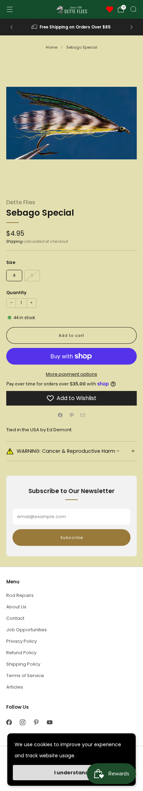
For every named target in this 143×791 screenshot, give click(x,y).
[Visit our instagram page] (22, 722)
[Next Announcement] (131, 27)
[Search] (133, 9)
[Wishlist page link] (109, 9)
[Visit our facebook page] (9, 722)
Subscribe (71, 537)
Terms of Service (25, 675)
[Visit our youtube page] (49, 722)
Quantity (16, 292)
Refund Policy (21, 652)
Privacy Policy (21, 641)
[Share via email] (82, 415)
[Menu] (9, 9)
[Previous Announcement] (11, 27)
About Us (16, 606)
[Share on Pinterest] (71, 415)
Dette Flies (20, 202)
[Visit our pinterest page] (36, 722)
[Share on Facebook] (60, 415)
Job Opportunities (26, 629)
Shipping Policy (23, 664)
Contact (15, 618)
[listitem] (72, 27)
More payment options (71, 374)
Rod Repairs (20, 595)
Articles (14, 687)
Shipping (14, 241)
